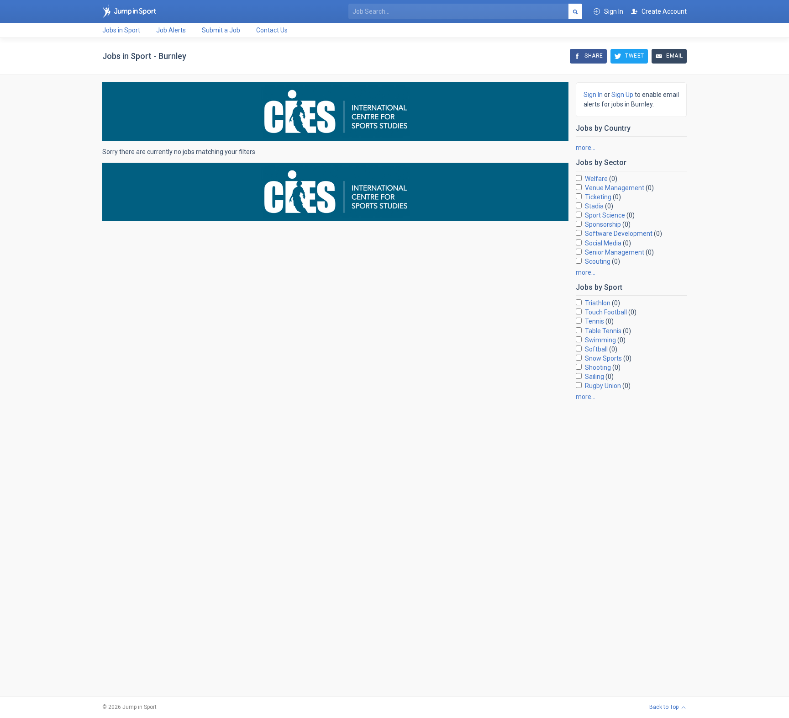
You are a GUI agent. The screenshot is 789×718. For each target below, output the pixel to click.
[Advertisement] (631, 545)
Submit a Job (221, 30)
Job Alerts (171, 30)
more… (585, 147)
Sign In (593, 94)
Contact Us (272, 30)
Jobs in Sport (121, 30)
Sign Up (622, 94)
